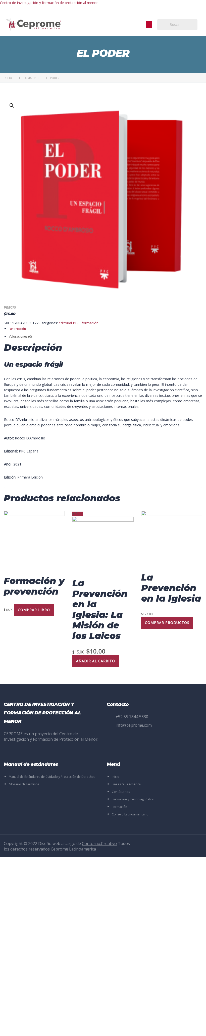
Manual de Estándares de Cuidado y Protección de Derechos (52, 777)
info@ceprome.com (134, 725)
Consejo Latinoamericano (130, 814)
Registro (29, 1027)
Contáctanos (121, 792)
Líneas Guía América (126, 784)
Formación (119, 807)
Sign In (41, 1027)
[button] (149, 24)
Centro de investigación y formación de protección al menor (49, 2)
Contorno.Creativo (99, 843)
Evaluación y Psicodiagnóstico (133, 799)
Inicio (8, 78)
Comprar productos (167, 622)
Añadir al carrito (95, 660)
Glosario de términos (24, 784)
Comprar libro (34, 609)
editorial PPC (29, 78)
